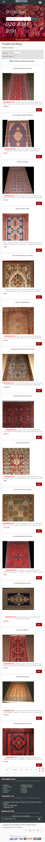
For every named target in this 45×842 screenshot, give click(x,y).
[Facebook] (41, 830)
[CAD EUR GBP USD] (21, 1)
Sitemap (6, 785)
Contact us (7, 790)
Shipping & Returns (27, 785)
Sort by (5, 53)
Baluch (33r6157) (22, 630)
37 (21, 769)
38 (26, 769)
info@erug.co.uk (8, 807)
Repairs (6, 792)
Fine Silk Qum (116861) (22, 302)
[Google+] (26, 830)
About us (24, 788)
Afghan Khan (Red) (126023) (22, 68)
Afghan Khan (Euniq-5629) (22, 723)
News (5, 788)
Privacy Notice (8, 787)
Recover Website (16, 827)
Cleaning (24, 790)
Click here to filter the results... (23, 61)
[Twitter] (37, 830)
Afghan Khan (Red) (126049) (22, 536)
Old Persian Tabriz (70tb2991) (22, 115)
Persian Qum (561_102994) (22, 489)
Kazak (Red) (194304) (23, 443)
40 (36, 769)
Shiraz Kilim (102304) (22, 209)
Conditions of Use (26, 787)
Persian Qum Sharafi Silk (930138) (22, 349)
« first (7, 769)
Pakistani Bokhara (22, 677)
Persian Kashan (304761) (22, 583)
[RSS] (33, 830)
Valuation (24, 792)
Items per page (7, 56)
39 (31, 769)
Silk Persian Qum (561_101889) (22, 255)
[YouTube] (30, 830)
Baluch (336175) (22, 162)
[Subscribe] (39, 819)
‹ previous (14, 769)
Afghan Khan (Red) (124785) (22, 396)
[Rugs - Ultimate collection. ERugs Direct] (22, 10)
